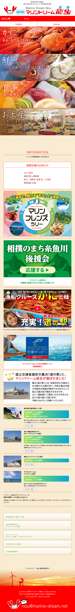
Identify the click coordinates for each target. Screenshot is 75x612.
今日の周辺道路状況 (12, 551)
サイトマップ (30, 568)
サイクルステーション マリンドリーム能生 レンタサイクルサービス (19, 535)
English (19, 24)
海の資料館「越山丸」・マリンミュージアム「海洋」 (13, 525)
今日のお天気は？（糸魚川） (14, 544)
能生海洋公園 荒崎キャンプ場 (15, 517)
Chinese (56, 24)
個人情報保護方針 (43, 568)
